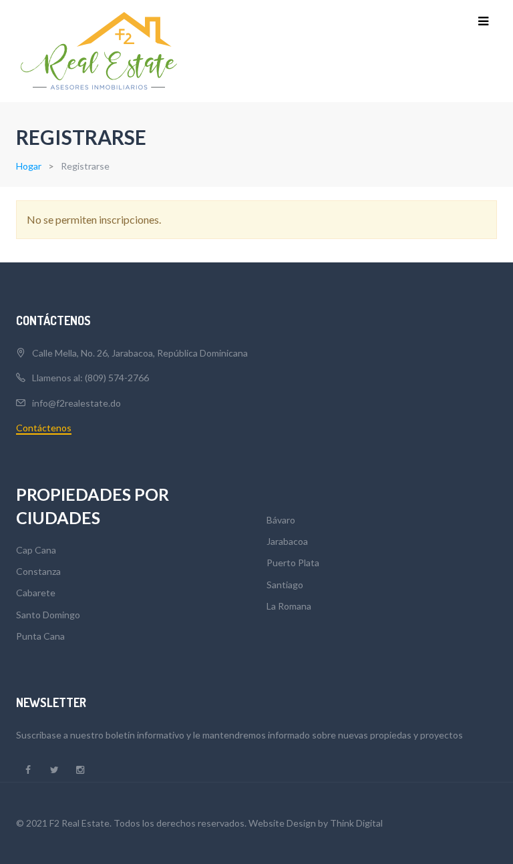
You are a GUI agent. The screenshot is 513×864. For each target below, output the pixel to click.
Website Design (282, 823)
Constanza (38, 571)
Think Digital (356, 823)
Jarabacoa (287, 541)
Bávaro (281, 519)
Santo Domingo (48, 614)
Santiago (285, 584)
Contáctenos (43, 427)
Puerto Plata (293, 562)
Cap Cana (36, 550)
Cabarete (35, 592)
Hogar (28, 166)
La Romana (289, 606)
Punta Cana (40, 636)
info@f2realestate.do (76, 403)
